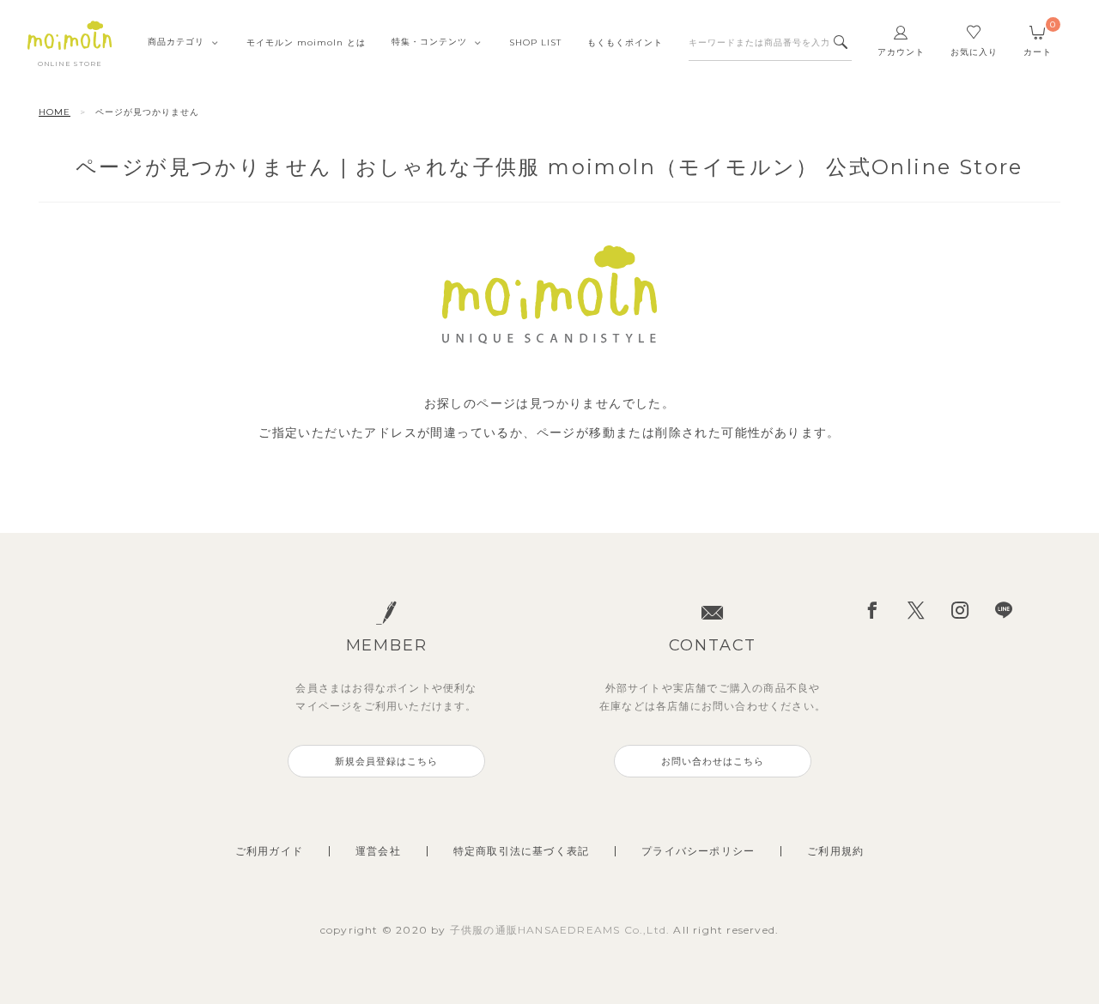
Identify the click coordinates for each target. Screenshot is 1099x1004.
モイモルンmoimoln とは (306, 42)
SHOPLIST (535, 42)
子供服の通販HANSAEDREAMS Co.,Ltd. (562, 929)
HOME (54, 112)
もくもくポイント (625, 42)
